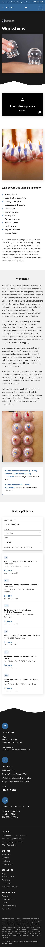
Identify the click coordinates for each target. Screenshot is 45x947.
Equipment (6, 858)
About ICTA (6, 896)
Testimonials (6, 883)
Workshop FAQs (8, 877)
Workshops (6, 854)
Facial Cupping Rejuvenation (12, 842)
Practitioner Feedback (10, 887)
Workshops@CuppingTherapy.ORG (16, 778)
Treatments (6, 861)
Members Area (7, 943)
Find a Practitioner (8, 899)
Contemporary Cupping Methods (14, 835)
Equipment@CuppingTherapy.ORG (16, 781)
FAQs (4, 874)
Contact (5, 902)
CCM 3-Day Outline (9, 845)
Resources (6, 880)
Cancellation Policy (9, 906)
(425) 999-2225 (38, 2)
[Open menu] (26, 7)
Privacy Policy (7, 909)
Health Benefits (7, 864)
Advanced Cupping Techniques (13, 839)
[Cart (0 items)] (40, 7)
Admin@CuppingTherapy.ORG (14, 774)
